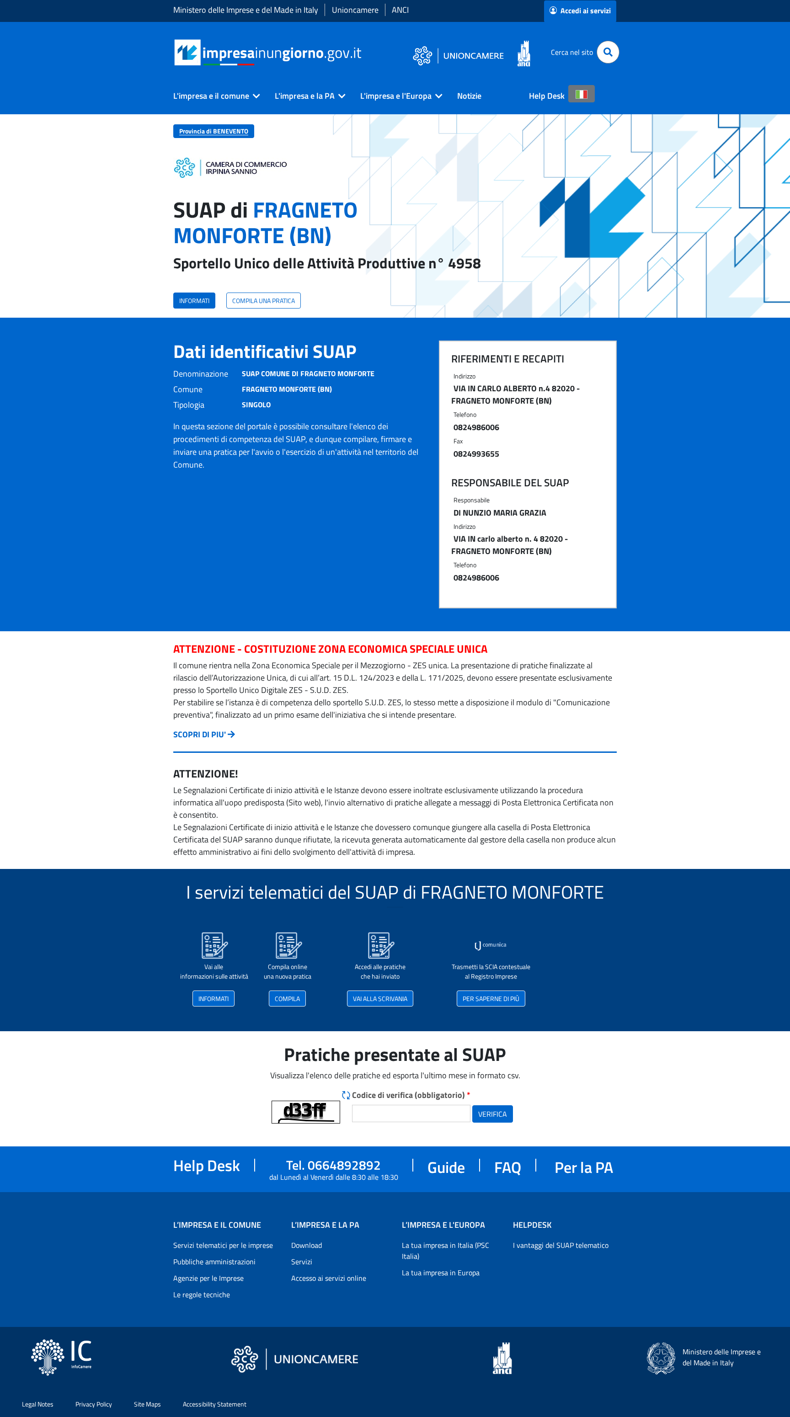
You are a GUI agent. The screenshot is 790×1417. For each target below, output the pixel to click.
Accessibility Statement (214, 1404)
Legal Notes (37, 1404)
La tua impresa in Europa (441, 1272)
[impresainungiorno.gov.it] (364, 52)
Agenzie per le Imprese (208, 1278)
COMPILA (287, 998)
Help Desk (547, 96)
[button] (213, 96)
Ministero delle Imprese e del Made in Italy (245, 10)
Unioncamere (355, 10)
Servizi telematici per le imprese (223, 1245)
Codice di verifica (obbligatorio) (411, 1095)
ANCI (400, 10)
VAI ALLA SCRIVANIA (380, 998)
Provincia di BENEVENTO (213, 131)
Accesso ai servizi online (328, 1278)
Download (306, 1245)
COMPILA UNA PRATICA (263, 300)
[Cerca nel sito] (608, 52)
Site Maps (147, 1404)
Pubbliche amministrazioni (214, 1261)
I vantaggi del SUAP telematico (561, 1245)
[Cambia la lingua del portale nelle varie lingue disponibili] (581, 93)
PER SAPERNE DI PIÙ (491, 998)
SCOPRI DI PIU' (199, 734)
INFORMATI (194, 300)
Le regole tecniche (201, 1294)
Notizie (469, 96)
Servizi (301, 1261)
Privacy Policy (93, 1404)
